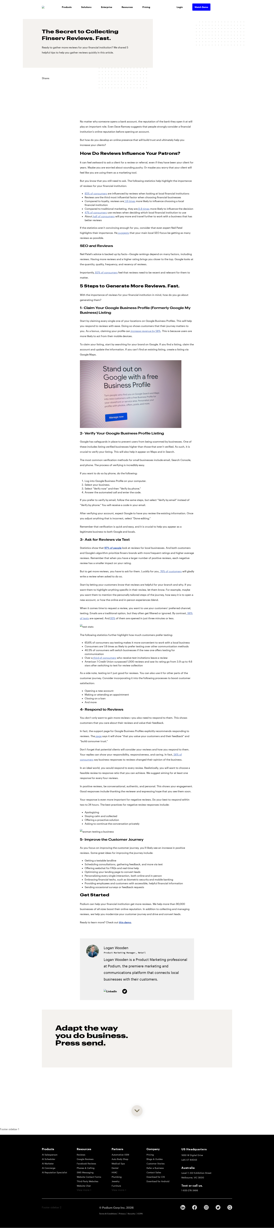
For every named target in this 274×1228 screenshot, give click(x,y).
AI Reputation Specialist (54, 1172)
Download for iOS (156, 1176)
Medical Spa (118, 1163)
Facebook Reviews (86, 1163)
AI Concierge (48, 1168)
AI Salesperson (49, 1154)
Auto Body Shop (120, 1159)
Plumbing (117, 1176)
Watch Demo (201, 7)
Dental (115, 1168)
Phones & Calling (86, 1168)
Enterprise (106, 7)
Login (180, 7)
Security (131, 1213)
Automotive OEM (120, 1154)
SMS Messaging (85, 1172)
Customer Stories (156, 1163)
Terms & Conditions (108, 1213)
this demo (125, 922)
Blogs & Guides (155, 1159)
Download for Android (158, 1181)
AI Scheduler (48, 1159)
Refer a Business (155, 1168)
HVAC (114, 1172)
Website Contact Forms (89, 1176)
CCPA (140, 1213)
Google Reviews (85, 1159)
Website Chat (84, 1185)
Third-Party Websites (87, 1181)
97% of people (112, 547)
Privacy (122, 1213)
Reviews (81, 1154)
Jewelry (115, 1181)
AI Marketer (48, 1163)
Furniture (116, 1185)
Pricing (146, 7)
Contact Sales (154, 1172)
